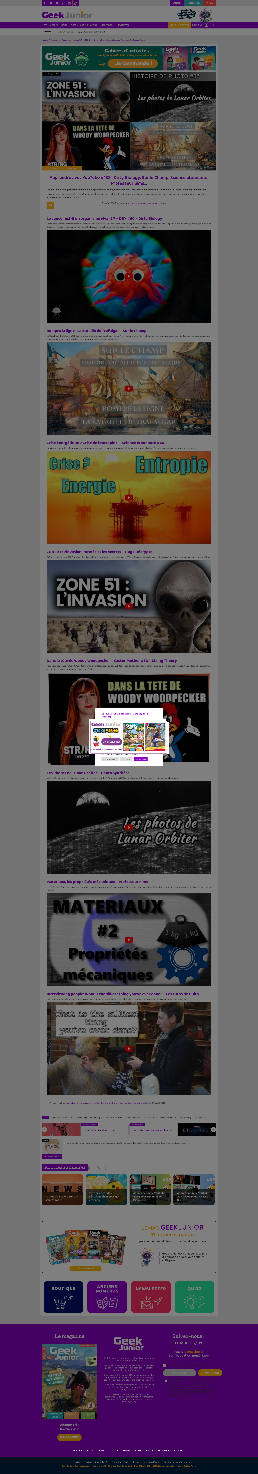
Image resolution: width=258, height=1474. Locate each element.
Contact (179, 1450)
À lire (138, 1450)
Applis (103, 1450)
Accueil (77, 1450)
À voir (149, 1450)
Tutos (126, 1450)
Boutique (163, 1450)
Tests (114, 1450)
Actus (90, 1450)
